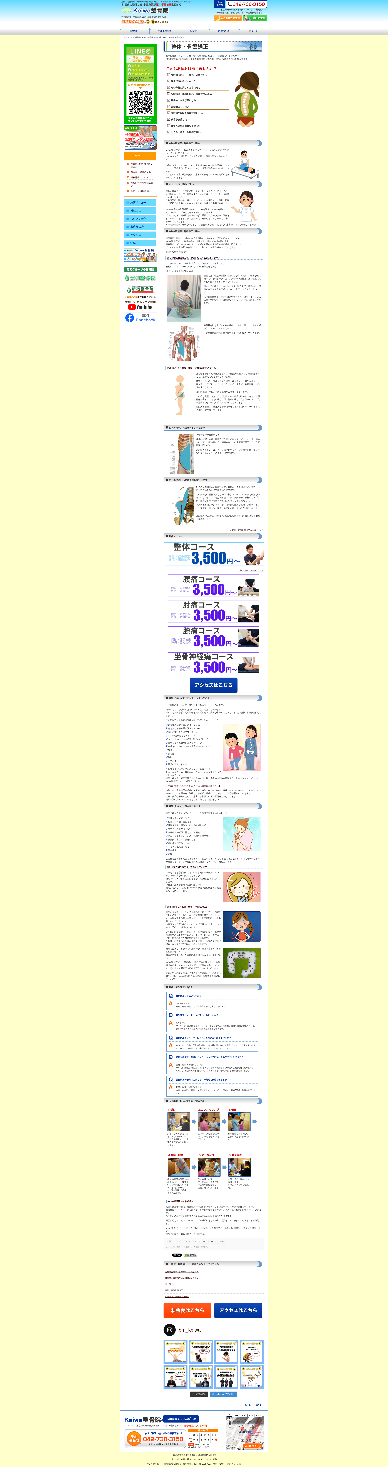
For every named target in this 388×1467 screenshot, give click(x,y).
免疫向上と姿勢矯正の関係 (177, 1296)
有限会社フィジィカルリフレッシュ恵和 (199, 1459)
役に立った (203, 1241)
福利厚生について (140, 177)
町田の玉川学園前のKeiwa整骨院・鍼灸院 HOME (146, 37)
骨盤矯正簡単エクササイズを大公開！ (182, 1272)
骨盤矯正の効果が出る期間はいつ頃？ (182, 1278)
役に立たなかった (218, 1241)
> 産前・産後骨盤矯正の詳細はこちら (247, 530)
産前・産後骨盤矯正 (174, 1290)
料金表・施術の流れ (141, 172)
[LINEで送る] (190, 1255)
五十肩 (168, 1284)
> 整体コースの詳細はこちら (251, 570)
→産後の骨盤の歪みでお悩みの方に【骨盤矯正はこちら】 (193, 786)
